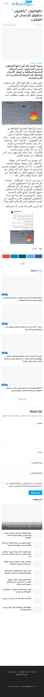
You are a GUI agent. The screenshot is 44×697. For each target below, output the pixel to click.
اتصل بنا (34, 671)
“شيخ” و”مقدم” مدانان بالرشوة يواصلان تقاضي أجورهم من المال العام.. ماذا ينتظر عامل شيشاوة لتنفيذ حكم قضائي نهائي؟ (23, 359)
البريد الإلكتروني (36, 462)
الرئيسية (35, 248)
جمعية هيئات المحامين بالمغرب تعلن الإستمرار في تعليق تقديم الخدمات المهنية (17, 535)
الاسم (39, 452)
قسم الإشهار (12, 671)
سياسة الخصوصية (22, 674)
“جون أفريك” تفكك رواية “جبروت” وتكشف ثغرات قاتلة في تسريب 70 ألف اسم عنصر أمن (16, 554)
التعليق (39, 423)
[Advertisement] (22, 640)
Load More (22, 399)
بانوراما (4, 295)
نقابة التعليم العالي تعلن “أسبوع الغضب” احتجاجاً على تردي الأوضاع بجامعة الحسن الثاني (19, 582)
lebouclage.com (27, 686)
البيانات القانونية (24, 671)
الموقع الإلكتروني (36, 473)
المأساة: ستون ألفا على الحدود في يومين (16, 598)
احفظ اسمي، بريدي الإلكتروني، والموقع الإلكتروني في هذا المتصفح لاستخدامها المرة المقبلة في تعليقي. (23, 484)
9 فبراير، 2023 (38, 24)
